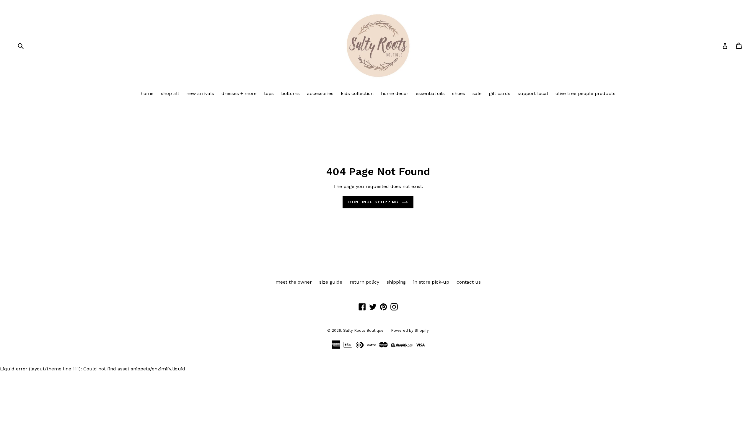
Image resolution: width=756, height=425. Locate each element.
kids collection (357, 93)
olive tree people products (585, 93)
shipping (396, 282)
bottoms (290, 93)
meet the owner (294, 282)
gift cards (499, 93)
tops (269, 93)
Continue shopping (373, 202)
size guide (330, 282)
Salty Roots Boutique (363, 330)
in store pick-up (431, 282)
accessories (320, 93)
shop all (170, 93)
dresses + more (239, 93)
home (147, 93)
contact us (469, 282)
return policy (364, 282)
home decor (394, 93)
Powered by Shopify (410, 330)
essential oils (430, 93)
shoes (458, 93)
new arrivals (200, 93)
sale (477, 93)
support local (533, 93)
